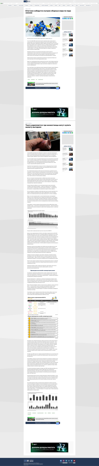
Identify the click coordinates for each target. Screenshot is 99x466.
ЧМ (36, 79)
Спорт (73, 5)
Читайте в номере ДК (44, 5)
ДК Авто (64, 5)
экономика (29, 414)
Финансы (26, 5)
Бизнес (31, 5)
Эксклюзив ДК (21, 5)
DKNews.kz (50, 38)
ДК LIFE (68, 5)
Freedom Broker (37, 5)
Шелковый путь (88, 5)
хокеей (29, 79)
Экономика (10, 5)
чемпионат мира (40, 79)
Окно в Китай (82, 5)
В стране (51, 5)
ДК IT (60, 5)
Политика (15, 5)
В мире (56, 5)
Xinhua (77, 5)
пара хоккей (32, 79)
